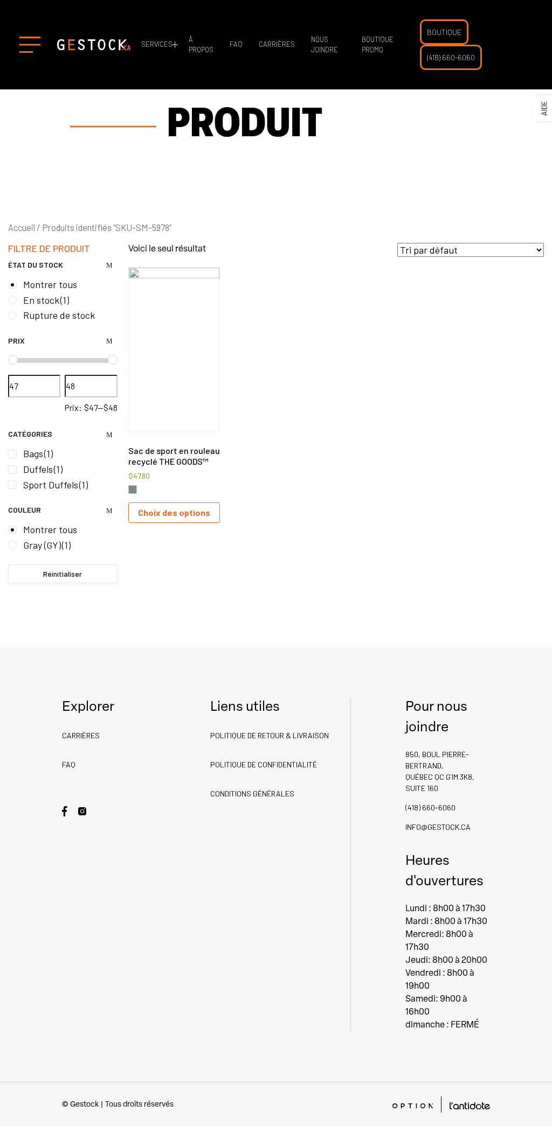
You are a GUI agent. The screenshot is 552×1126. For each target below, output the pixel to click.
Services (156, 44)
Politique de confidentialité (263, 764)
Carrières (277, 44)
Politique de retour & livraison (269, 735)
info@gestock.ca (438, 826)
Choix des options (174, 512)
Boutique (444, 32)
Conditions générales (252, 793)
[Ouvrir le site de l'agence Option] (412, 1104)
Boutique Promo (378, 44)
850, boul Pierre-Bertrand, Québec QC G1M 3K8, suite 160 (439, 771)
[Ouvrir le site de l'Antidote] (470, 1104)
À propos (201, 44)
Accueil (21, 227)
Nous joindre (324, 44)
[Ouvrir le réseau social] (64, 810)
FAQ (236, 44)
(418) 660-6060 (451, 57)
